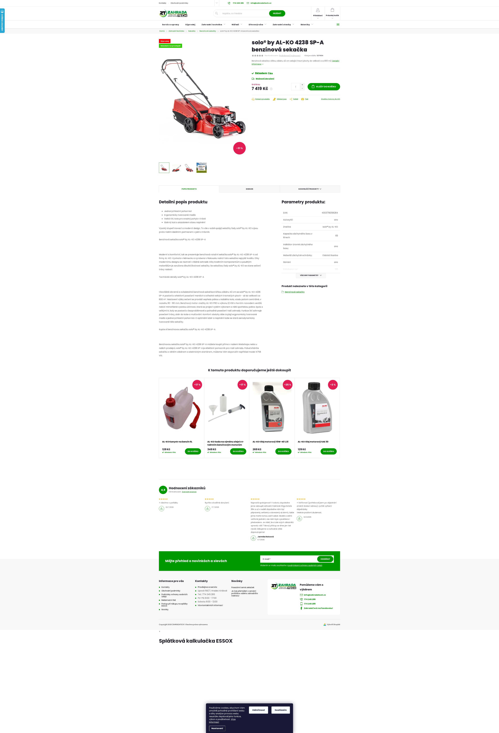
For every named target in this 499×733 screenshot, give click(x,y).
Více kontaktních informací (210, 605)
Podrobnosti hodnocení (289, 56)
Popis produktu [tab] (189, 189)
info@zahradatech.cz (315, 595)
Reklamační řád (169, 600)
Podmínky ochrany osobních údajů (175, 595)
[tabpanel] (181, 418)
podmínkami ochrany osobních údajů (305, 565)
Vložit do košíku (326, 86)
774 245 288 (310, 603)
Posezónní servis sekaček (242, 587)
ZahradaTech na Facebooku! (318, 608)
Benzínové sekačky (295, 291)
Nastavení (217, 728)
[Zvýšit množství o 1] (302, 85)
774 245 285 (310, 599)
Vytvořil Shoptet (333, 624)
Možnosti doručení (265, 78)
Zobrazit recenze (189, 492)
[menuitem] (170, 25)
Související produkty (308, 189)
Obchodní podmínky (179, 3)
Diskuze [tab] (249, 189)
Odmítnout (258, 710)
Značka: (330, 99)
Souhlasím (281, 710)
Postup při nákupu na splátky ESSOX (175, 604)
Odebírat (325, 559)
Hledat (277, 13)
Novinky (165, 609)
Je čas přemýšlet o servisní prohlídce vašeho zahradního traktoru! (244, 593)
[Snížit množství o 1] (302, 88)
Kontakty (162, 3)
